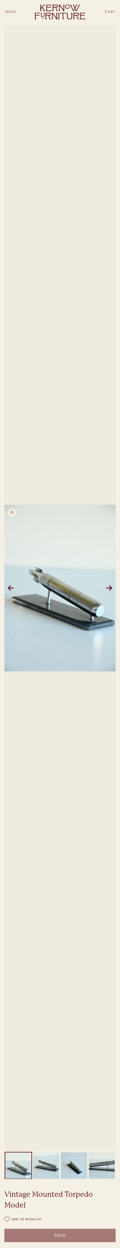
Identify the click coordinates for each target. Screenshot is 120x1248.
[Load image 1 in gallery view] (18, 1165)
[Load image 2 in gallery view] (46, 1165)
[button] (11, 12)
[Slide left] (10, 588)
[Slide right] (109, 588)
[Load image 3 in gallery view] (74, 1165)
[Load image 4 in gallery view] (102, 1165)
